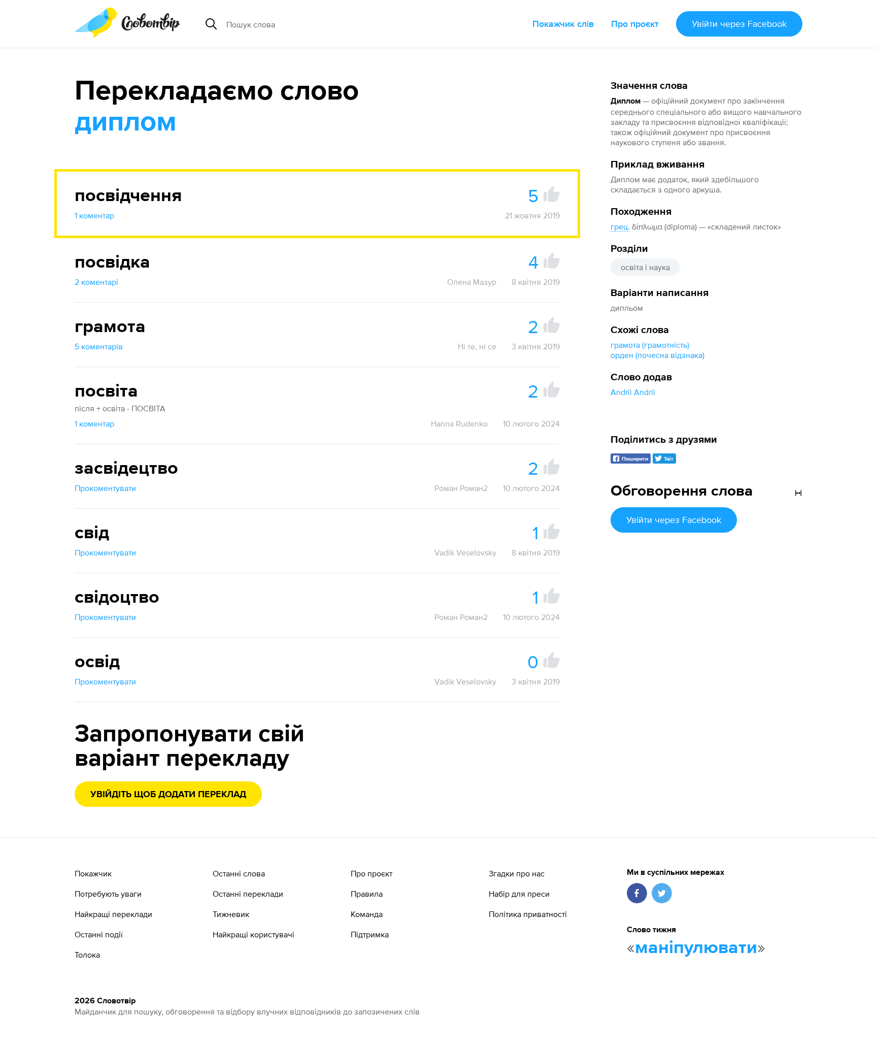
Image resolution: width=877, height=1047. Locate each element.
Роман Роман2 (461, 488)
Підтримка (370, 934)
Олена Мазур (471, 281)
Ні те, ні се (477, 346)
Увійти (739, 23)
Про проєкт (635, 23)
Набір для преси (519, 893)
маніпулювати (696, 948)
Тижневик (231, 914)
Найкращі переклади (113, 914)
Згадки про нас (517, 873)
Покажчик (93, 873)
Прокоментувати (105, 488)
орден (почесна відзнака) (657, 354)
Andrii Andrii (633, 392)
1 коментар (94, 215)
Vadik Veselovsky (465, 552)
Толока (87, 954)
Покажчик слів (563, 23)
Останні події (99, 934)
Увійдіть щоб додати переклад (168, 794)
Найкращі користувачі (253, 934)
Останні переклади (248, 893)
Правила (367, 893)
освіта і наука (645, 267)
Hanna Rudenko (459, 423)
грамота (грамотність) (650, 344)
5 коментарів (99, 346)
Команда (367, 914)
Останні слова (239, 873)
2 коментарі (96, 281)
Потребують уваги (108, 893)
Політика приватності (528, 914)
